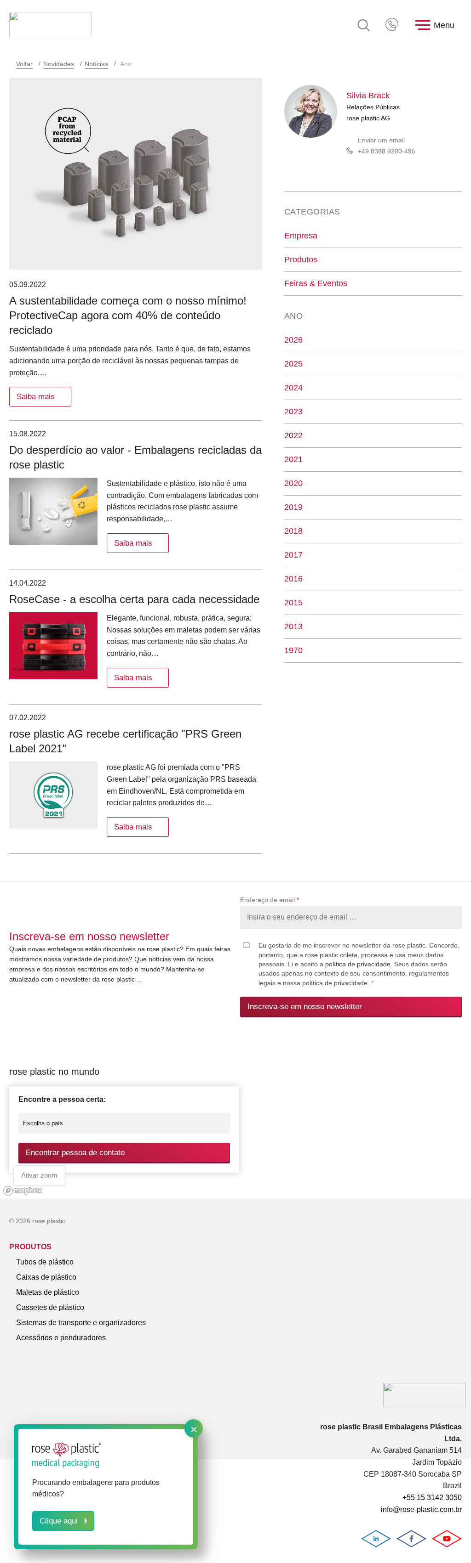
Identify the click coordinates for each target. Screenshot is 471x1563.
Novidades (58, 64)
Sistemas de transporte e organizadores (81, 1322)
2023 (293, 411)
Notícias (96, 64)
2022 (293, 435)
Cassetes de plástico (50, 1307)
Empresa (300, 235)
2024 (293, 387)
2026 (293, 339)
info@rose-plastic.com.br (421, 1509)
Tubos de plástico (45, 1262)
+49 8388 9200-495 (386, 151)
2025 (293, 363)
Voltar (24, 64)
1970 (293, 650)
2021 (293, 459)
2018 (293, 531)
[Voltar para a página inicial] (50, 25)
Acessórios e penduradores (61, 1338)
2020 (293, 483)
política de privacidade (358, 964)
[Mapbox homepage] (22, 1191)
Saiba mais (36, 396)
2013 (293, 626)
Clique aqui (59, 1521)
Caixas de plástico (46, 1277)
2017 (293, 554)
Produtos (300, 259)
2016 (293, 578)
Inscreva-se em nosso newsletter (304, 1006)
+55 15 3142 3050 (392, 25)
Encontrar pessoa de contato (75, 1152)
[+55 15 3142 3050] (393, 25)
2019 (293, 507)
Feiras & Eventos (315, 283)
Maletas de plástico (47, 1292)
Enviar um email (381, 140)
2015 (293, 602)
